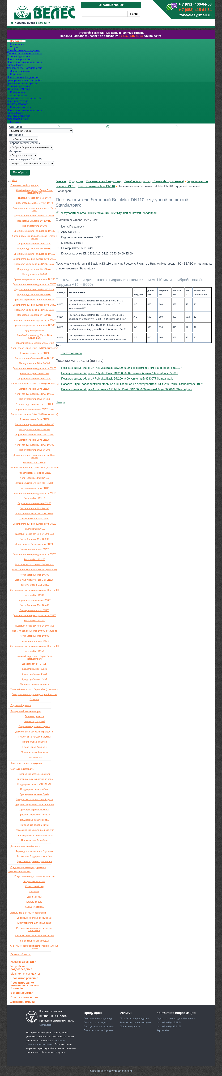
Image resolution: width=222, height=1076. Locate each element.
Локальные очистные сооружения (28, 912)
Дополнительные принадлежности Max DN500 (34, 646)
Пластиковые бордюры (34, 747)
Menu (14, 180)
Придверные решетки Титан (34, 825)
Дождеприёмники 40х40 (34, 674)
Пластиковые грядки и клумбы (34, 736)
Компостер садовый (34, 721)
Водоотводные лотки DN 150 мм (34, 248)
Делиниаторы (34, 896)
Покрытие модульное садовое (34, 726)
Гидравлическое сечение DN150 (34, 243)
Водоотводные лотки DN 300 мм (34, 294)
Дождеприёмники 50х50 (34, 679)
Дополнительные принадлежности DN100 (34, 368)
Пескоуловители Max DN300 (34, 585)
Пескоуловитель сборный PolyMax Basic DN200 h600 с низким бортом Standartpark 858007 (119, 373)
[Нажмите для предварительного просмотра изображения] (106, 213)
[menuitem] (16, 41)
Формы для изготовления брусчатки (34, 851)
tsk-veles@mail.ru (196, 15)
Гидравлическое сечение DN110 (34, 473)
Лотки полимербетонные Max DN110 (34, 483)
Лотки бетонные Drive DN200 (34, 419)
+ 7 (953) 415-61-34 (195, 9)
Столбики (34, 891)
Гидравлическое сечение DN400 (34, 600)
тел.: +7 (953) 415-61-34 (169, 1022)
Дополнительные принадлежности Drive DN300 (34, 456)
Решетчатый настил (20, 954)
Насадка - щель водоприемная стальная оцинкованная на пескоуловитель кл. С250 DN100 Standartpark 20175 (132, 383)
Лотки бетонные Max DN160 (34, 508)
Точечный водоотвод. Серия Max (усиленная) (34, 689)
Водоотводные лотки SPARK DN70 (34, 203)
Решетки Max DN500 (34, 651)
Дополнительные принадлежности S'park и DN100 (34, 237)
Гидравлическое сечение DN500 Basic (34, 310)
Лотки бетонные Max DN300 (34, 574)
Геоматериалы (34, 757)
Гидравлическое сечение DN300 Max (34, 564)
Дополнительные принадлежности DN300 (34, 305)
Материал (15, 151)
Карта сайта (163, 1030)
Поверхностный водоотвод (24, 185)
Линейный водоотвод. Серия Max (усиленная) (34, 467)
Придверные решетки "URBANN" (34, 784)
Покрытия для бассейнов (34, 840)
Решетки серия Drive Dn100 (34, 373)
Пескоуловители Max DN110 (34, 488)
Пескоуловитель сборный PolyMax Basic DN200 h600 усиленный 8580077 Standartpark (117, 378)
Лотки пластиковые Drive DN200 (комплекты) (34, 414)
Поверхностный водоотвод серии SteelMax (34, 694)
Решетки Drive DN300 (34, 462)
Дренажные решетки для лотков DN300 (34, 299)
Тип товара (16, 134)
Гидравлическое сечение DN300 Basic (34, 289)
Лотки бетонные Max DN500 (34, 636)
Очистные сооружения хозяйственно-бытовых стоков (34, 947)
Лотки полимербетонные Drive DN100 (34, 358)
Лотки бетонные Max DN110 (34, 478)
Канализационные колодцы (34, 940)
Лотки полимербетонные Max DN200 (34, 544)
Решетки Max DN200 (34, 559)
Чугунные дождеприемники (34, 684)
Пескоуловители (71, 353)
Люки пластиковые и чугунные (26, 763)
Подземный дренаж (20, 705)
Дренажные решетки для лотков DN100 (34, 231)
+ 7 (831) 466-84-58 (195, 4)
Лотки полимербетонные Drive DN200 (34, 424)
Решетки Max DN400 (34, 620)
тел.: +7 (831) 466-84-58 (169, 1026)
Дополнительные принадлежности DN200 (34, 284)
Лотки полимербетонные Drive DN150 (34, 394)
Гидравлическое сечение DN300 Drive (34, 434)
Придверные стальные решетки (34, 774)
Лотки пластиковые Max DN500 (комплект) (34, 630)
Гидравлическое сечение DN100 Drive (34, 343)
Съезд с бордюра (34, 907)
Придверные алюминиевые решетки (34, 779)
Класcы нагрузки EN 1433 (25, 159)
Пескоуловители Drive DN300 (34, 450)
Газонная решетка (34, 716)
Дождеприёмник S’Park (34, 664)
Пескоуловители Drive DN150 (34, 399)
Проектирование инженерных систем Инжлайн (24, 985)
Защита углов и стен (34, 881)
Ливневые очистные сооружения (34, 917)
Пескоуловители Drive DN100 (34, 363)
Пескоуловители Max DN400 (34, 610)
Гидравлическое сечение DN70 (34, 198)
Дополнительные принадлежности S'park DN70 (34, 209)
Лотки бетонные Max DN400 (34, 605)
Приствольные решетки (34, 741)
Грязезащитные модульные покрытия (34, 830)
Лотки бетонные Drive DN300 (34, 440)
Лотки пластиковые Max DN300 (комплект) (34, 569)
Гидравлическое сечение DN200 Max (34, 534)
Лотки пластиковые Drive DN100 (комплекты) (34, 348)
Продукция (76, 181)
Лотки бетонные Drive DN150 (34, 389)
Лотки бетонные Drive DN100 (34, 353)
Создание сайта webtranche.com (111, 1070)
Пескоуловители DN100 (34, 226)
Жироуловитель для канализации (34, 923)
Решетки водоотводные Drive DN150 (34, 404)
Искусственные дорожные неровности (34, 876)
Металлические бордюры (34, 752)
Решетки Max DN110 (34, 498)
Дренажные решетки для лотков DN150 (34, 254)
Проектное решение (24, 978)
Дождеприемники (22, 1002)
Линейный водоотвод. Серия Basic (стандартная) (34, 191)
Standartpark (45, 1024)
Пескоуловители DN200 (34, 274)
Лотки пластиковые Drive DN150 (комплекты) (34, 383)
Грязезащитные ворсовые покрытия (34, 835)
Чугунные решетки (34, 330)
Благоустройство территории (25, 711)
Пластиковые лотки (24, 997)
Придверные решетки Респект (34, 814)
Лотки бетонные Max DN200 (34, 539)
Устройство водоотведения (21, 968)
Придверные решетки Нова (34, 820)
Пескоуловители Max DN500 (34, 641)
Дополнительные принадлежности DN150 (34, 259)
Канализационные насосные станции (34, 935)
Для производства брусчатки (25, 846)
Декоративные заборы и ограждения (34, 731)
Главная (61, 181)
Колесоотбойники (34, 886)
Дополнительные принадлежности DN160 (34, 524)
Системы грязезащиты (22, 769)
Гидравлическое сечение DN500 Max (34, 625)
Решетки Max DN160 (34, 529)
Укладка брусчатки (23, 962)
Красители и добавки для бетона (34, 861)
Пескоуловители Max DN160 (34, 518)
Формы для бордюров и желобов (34, 856)
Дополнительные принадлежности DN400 (34, 615)
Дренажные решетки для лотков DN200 (34, 279)
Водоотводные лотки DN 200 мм (34, 269)
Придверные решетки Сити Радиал (34, 799)
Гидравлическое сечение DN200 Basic (34, 264)
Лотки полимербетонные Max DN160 (34, 513)
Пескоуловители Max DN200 (34, 549)
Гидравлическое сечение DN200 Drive (34, 409)
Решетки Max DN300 (34, 595)
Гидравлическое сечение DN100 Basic (34, 215)
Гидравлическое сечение (25, 143)
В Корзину (43, 22)
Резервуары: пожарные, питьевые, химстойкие (34, 929)
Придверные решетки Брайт (34, 794)
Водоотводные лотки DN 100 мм (34, 221)
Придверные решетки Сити (34, 789)
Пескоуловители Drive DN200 (34, 429)
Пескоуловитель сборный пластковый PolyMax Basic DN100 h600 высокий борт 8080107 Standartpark (126, 389)
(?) (58, 126)
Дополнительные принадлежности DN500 (34, 320)
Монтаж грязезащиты (25, 973)
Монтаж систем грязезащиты (135, 1022)
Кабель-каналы (34, 901)
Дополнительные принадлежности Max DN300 (34, 590)
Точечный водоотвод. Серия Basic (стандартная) (34, 657)
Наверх (60, 402)
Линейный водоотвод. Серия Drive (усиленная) (34, 336)
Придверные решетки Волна (34, 809)
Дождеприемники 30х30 (34, 669)
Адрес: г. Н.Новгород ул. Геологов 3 (176, 1018)
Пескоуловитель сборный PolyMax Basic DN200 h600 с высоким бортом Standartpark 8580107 (121, 367)
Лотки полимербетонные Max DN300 (34, 580)
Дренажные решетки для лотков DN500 (34, 325)
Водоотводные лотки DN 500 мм (34, 315)
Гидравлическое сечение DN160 (34, 503)
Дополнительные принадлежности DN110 (34, 493)
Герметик (34, 699)
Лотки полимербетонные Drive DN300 (34, 445)
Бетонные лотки (21, 992)
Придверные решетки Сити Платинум (34, 804)
